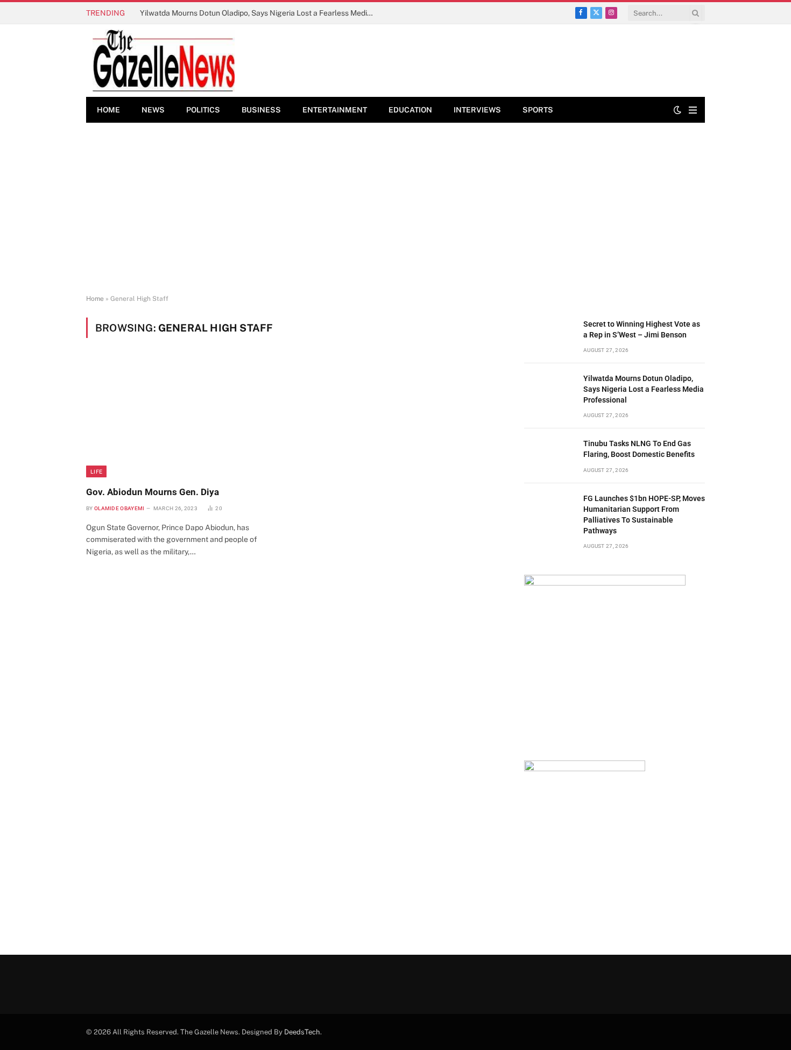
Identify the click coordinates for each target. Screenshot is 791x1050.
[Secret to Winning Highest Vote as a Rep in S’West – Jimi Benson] (549, 336)
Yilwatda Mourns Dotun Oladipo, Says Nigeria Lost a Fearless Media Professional (261, 13)
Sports (537, 109)
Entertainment (334, 109)
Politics (203, 109)
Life (96, 471)
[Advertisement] (395, 208)
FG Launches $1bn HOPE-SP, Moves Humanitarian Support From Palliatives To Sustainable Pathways (644, 514)
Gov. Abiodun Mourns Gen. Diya (152, 492)
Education (410, 109)
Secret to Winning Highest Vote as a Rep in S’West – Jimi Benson (641, 329)
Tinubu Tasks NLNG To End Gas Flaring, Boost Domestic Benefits (639, 449)
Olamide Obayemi (119, 508)
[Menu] (693, 110)
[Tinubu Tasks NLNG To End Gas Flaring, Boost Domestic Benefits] (549, 455)
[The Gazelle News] (163, 60)
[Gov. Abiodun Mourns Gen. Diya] (185, 418)
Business (261, 109)
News (153, 109)
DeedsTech (302, 1032)
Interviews (477, 109)
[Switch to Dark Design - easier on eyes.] (677, 109)
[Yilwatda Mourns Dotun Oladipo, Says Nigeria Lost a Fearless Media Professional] (549, 390)
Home (108, 109)
